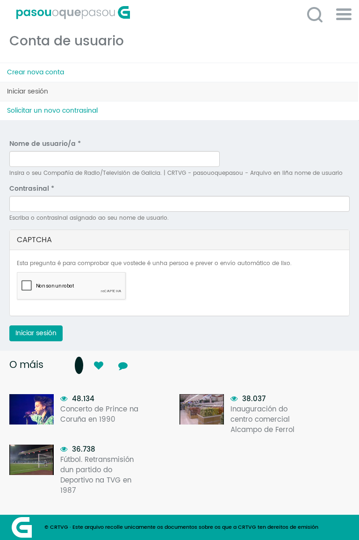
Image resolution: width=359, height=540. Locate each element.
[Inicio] (114, 12)
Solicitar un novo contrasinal (52, 110)
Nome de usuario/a (45, 144)
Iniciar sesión (40, 93)
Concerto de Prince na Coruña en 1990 (99, 414)
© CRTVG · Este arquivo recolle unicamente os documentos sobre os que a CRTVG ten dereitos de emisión (181, 527)
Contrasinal (31, 189)
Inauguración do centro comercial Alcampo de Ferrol (262, 419)
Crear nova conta (35, 72)
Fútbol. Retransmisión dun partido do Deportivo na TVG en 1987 (97, 475)
